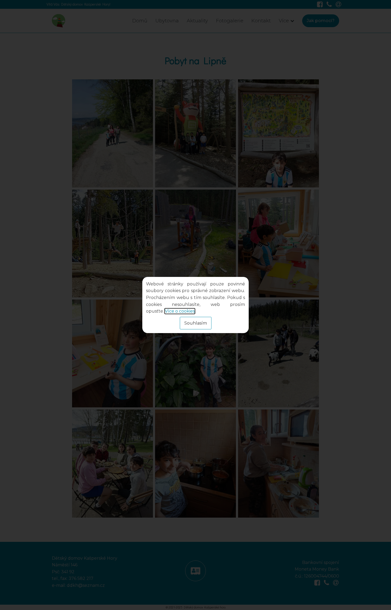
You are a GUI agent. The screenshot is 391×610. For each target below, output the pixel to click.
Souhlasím (195, 323)
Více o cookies (180, 311)
